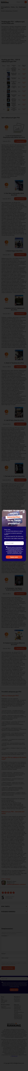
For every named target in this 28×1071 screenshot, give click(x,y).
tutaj (20, 553)
